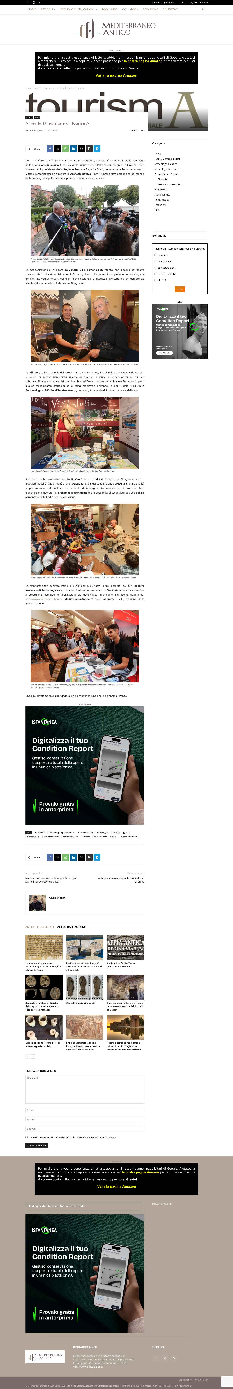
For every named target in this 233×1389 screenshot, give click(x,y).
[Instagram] (33, 2)
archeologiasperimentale (62, 832)
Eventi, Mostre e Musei (167, 158)
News (47, 88)
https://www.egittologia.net (88, 1366)
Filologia (162, 179)
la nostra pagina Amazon (143, 61)
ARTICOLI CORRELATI (39, 927)
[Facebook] (28, 2)
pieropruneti (33, 836)
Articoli (38, 88)
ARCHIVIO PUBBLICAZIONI (77, 9)
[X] (39, 2)
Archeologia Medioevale (167, 169)
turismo (114, 836)
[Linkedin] (73, 148)
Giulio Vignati (36, 130)
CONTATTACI (171, 9)
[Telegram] (97, 148)
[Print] (89, 148)
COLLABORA (130, 9)
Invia (180, 289)
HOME (32, 9)
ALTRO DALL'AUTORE (71, 927)
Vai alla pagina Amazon (116, 75)
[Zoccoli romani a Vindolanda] (84, 987)
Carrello (204, 2)
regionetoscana (70, 836)
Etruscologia (161, 189)
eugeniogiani (103, 832)
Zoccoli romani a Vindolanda (80, 1003)
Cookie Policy (184, 1379)
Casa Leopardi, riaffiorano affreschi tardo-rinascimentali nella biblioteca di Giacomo (125, 1006)
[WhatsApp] (65, 148)
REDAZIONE (150, 9)
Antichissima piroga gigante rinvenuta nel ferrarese (121, 880)
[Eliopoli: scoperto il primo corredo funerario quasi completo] (44, 1027)
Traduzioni (160, 204)
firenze (116, 832)
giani (125, 832)
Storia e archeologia (169, 184)
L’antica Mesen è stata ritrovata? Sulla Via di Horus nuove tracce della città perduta (84, 966)
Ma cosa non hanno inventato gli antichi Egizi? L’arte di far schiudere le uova (51, 880)
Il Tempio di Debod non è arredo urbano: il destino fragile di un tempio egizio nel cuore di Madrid (124, 1046)
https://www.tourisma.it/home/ (43, 599)
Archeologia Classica (165, 164)
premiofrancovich (50, 836)
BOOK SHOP (110, 9)
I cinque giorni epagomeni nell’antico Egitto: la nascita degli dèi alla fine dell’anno (43, 966)
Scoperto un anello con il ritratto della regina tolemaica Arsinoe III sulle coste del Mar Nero (42, 1006)
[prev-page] (27, 1056)
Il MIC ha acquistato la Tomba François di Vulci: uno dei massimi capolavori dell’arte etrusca (83, 1046)
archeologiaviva (85, 832)
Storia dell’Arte (162, 194)
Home (28, 88)
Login (183, 2)
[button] (203, 9)
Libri (156, 210)
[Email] (81, 148)
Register (193, 2)
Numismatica (161, 199)
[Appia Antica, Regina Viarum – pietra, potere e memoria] (125, 947)
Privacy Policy (201, 1379)
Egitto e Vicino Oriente (166, 174)
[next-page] (33, 1056)
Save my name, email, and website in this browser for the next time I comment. (73, 1137)
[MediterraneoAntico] (116, 29)
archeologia (40, 832)
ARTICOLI (47, 9)
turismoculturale (129, 836)
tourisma (86, 836)
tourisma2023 (100, 836)
